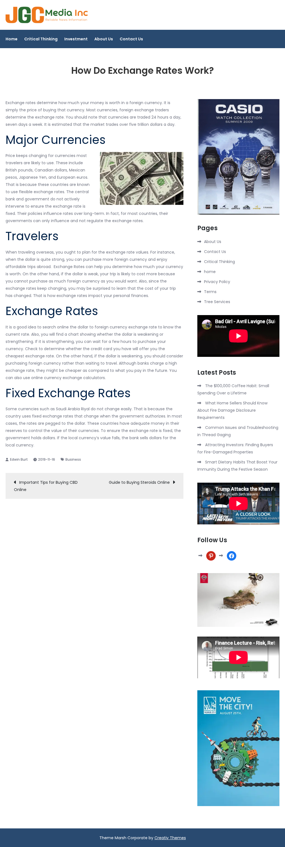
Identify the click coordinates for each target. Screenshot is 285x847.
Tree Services (217, 302)
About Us (103, 39)
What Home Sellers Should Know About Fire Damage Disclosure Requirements (232, 410)
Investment (76, 39)
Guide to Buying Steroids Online (139, 482)
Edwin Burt (19, 459)
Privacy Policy (217, 281)
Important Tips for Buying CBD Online (46, 486)
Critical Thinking (41, 39)
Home (12, 39)
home (210, 271)
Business (73, 459)
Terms (210, 291)
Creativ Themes (170, 838)
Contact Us (131, 39)
